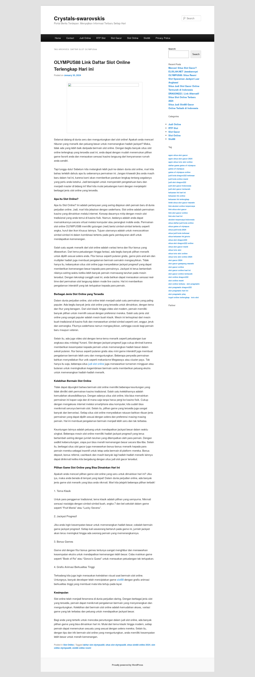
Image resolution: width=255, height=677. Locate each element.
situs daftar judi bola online (181, 223)
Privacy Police (163, 38)
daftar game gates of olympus (182, 165)
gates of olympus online (179, 172)
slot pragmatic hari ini (178, 290)
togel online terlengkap (179, 297)
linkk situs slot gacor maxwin (181, 202)
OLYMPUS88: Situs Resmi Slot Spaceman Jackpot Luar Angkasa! (183, 78)
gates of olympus (176, 168)
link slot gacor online (178, 212)
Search (172, 48)
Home (58, 38)
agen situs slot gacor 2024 (180, 158)
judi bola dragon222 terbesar (181, 175)
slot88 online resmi (81, 647)
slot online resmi (176, 280)
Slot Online (132, 38)
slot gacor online (176, 267)
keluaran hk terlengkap (178, 199)
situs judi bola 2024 (177, 229)
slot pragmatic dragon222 (180, 287)
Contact (70, 38)
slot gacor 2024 (175, 260)
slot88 (120, 579)
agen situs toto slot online (180, 162)
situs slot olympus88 (116, 644)
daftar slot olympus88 (94, 644)
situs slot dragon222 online (180, 243)
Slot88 (147, 38)
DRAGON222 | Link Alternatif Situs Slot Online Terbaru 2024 (183, 97)
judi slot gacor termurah (179, 189)
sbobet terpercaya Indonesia (181, 219)
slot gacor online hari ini (179, 270)
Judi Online (85, 38)
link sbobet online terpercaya (181, 206)
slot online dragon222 (178, 277)
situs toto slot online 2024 (180, 256)
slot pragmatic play (177, 294)
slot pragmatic (193, 284)
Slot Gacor (116, 38)
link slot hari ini (175, 216)
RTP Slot (100, 38)
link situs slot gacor (177, 209)
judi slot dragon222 (177, 182)
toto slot (195, 297)
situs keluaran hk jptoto (179, 236)
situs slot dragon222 (177, 240)
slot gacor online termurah (180, 273)
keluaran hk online (176, 195)
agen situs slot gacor (178, 155)
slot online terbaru (176, 284)
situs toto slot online (178, 253)
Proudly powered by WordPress (127, 664)
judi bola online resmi (178, 179)
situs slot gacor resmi (178, 246)
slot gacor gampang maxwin (181, 263)
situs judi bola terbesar (178, 233)
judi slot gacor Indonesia (179, 185)
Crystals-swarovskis (79, 18)
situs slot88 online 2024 (138, 644)
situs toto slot (174, 250)
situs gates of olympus (178, 226)
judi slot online (96, 364)
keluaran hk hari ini (177, 192)
